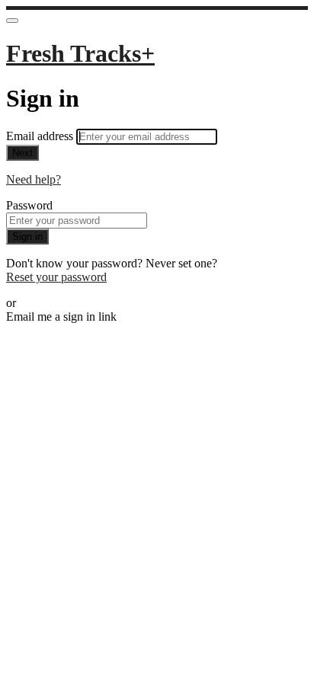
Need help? (33, 179)
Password (29, 205)
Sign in (27, 236)
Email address (41, 135)
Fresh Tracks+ (80, 53)
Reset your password (56, 276)
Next (22, 152)
